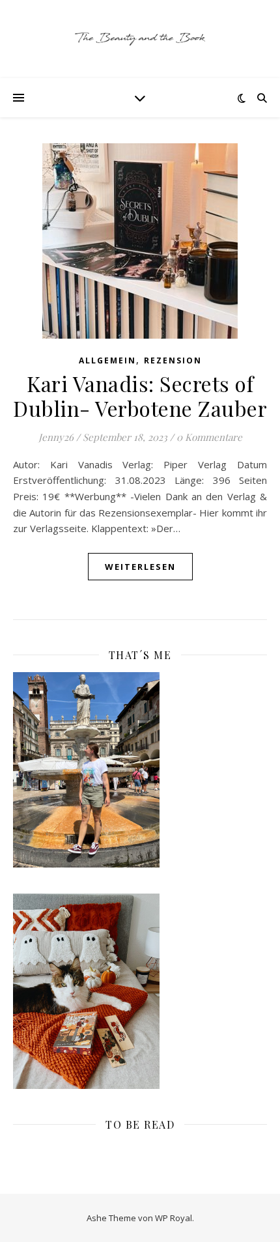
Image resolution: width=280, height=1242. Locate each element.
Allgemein (107, 360)
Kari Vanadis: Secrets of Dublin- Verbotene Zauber (140, 395)
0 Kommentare (209, 437)
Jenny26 (56, 437)
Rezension (173, 360)
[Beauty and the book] (140, 39)
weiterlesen (140, 566)
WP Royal (173, 1218)
